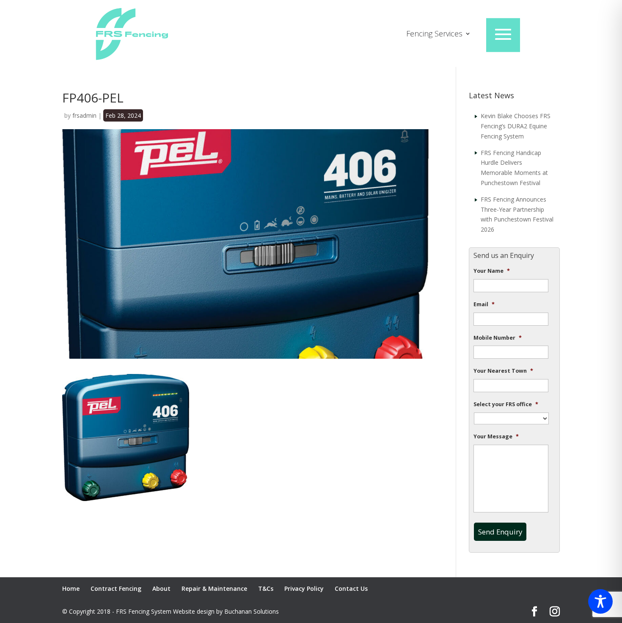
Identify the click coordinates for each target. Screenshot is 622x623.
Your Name (491, 271)
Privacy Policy (304, 588)
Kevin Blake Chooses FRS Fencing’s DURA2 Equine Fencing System (515, 126)
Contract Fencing (116, 588)
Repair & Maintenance (214, 588)
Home (71, 588)
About (161, 588)
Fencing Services (434, 34)
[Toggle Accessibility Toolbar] (600, 601)
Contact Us (351, 588)
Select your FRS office (505, 404)
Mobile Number (497, 338)
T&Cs (265, 588)
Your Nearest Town (503, 371)
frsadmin (84, 115)
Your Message (496, 436)
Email (484, 304)
